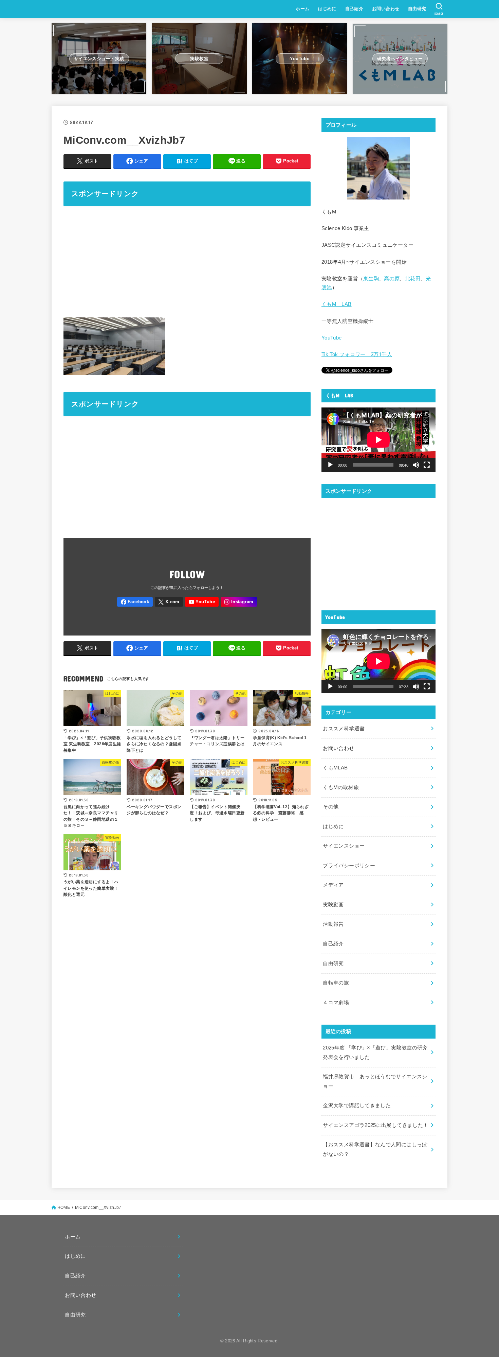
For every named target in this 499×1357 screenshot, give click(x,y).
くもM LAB (336, 304)
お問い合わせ (385, 8)
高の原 (392, 278)
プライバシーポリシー (349, 865)
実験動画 (333, 904)
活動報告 (333, 924)
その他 (330, 807)
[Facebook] (135, 602)
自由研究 (417, 8)
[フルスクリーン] (426, 465)
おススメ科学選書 (344, 728)
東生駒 (371, 278)
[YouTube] (201, 602)
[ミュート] (415, 465)
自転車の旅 (336, 983)
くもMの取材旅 (341, 787)
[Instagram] (239, 602)
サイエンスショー (344, 846)
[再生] (330, 465)
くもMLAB (335, 767)
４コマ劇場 (336, 1002)
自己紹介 (354, 8)
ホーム (302, 8)
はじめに (327, 8)
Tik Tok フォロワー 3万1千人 (356, 354)
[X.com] (169, 602)
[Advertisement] (187, 260)
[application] (378, 439)
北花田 (413, 278)
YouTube (331, 338)
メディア (333, 885)
